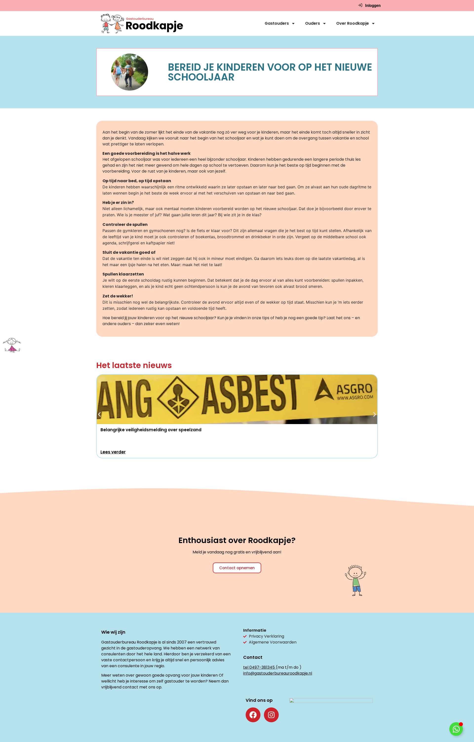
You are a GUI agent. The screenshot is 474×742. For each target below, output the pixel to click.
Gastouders (277, 23)
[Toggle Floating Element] (456, 729)
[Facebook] (253, 714)
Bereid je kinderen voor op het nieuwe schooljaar (270, 72)
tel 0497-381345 (259, 667)
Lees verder (113, 452)
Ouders (312, 23)
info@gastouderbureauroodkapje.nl (277, 673)
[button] (99, 414)
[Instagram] (271, 714)
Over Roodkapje (352, 23)
